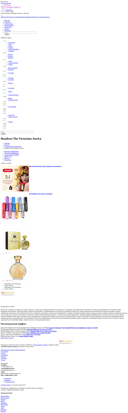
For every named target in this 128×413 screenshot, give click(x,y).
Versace (10, 122)
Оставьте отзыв (6, 385)
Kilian (10, 91)
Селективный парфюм (11, 155)
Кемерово (4, 403)
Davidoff (11, 69)
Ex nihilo (11, 73)
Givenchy (11, 79)
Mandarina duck (13, 100)
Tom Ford (11, 115)
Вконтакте (7, 378)
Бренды (6, 158)
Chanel (10, 64)
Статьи (3, 360)
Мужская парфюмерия (11, 153)
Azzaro (10, 46)
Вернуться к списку (7, 338)
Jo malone (11, 88)
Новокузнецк (5, 398)
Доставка (4, 358)
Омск (2, 408)
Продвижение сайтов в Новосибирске (13, 350)
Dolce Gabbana (13, 68)
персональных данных (40, 345)
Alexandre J (11, 42)
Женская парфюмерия (11, 151)
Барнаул (3, 399)
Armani (10, 47)
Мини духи (8, 156)
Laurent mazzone (13, 95)
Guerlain (10, 78)
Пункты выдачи (6, 3)
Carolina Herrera (13, 63)
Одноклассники (9, 382)
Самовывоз (4, 355)
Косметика (34, 17)
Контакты (46, 17)
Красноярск (4, 404)
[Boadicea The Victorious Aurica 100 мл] (17, 253)
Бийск (3, 401)
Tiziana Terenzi (12, 117)
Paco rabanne (12, 106)
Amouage (11, 51)
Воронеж (4, 409)
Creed (10, 61)
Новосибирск (5, 396)
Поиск (7, 34)
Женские (4, 17)
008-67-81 (6, 10)
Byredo (10, 54)
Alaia (9, 44)
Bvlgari (10, 56)
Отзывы (3, 356)
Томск (3, 406)
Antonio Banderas (13, 49)
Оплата (3, 353)
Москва (3, 411)
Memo (10, 98)
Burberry (11, 58)
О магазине (4, 351)
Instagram (7, 380)
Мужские (10, 17)
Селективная (17, 17)
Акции (41, 17)
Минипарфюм (26, 17)
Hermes (10, 83)
